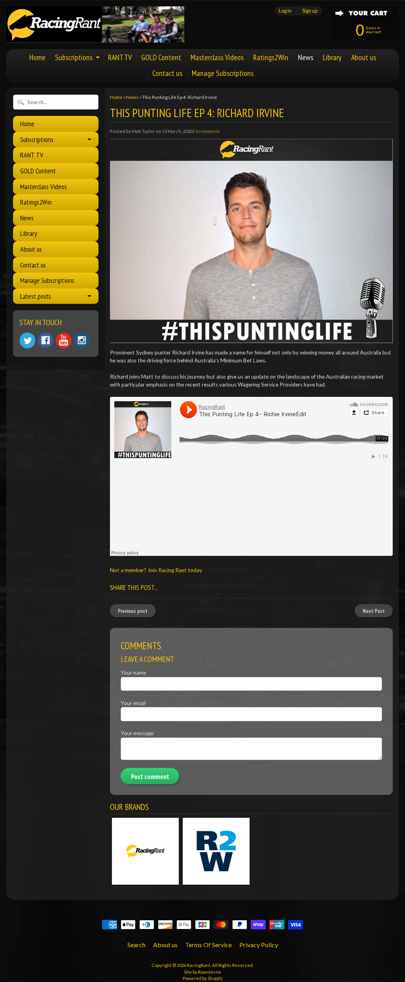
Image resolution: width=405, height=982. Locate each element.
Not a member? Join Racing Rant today (156, 570)
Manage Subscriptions (223, 73)
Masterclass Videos (217, 57)
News (305, 57)
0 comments (207, 131)
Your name (133, 672)
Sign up (310, 10)
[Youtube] (64, 340)
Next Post (374, 610)
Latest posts (35, 296)
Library (332, 57)
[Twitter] (27, 340)
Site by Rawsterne (202, 971)
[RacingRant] (95, 32)
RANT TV (120, 57)
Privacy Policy (258, 944)
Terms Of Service (208, 944)
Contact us (167, 73)
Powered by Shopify (203, 978)
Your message (137, 733)
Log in (285, 10)
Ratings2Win (270, 57)
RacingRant (198, 965)
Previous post (133, 610)
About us (363, 57)
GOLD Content (161, 57)
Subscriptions (74, 57)
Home (37, 57)
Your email (133, 703)
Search (136, 944)
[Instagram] (82, 340)
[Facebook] (45, 340)
